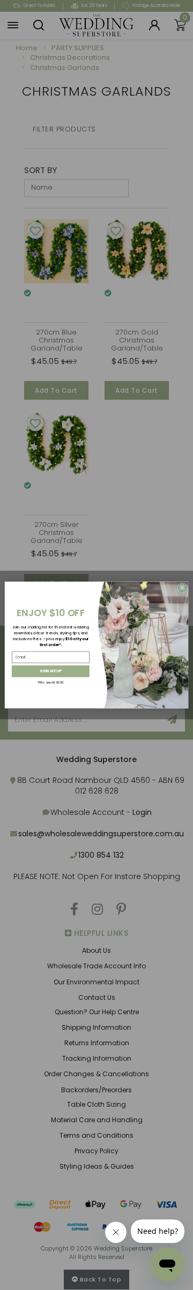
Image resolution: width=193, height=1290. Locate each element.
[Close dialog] (182, 588)
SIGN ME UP (50, 671)
